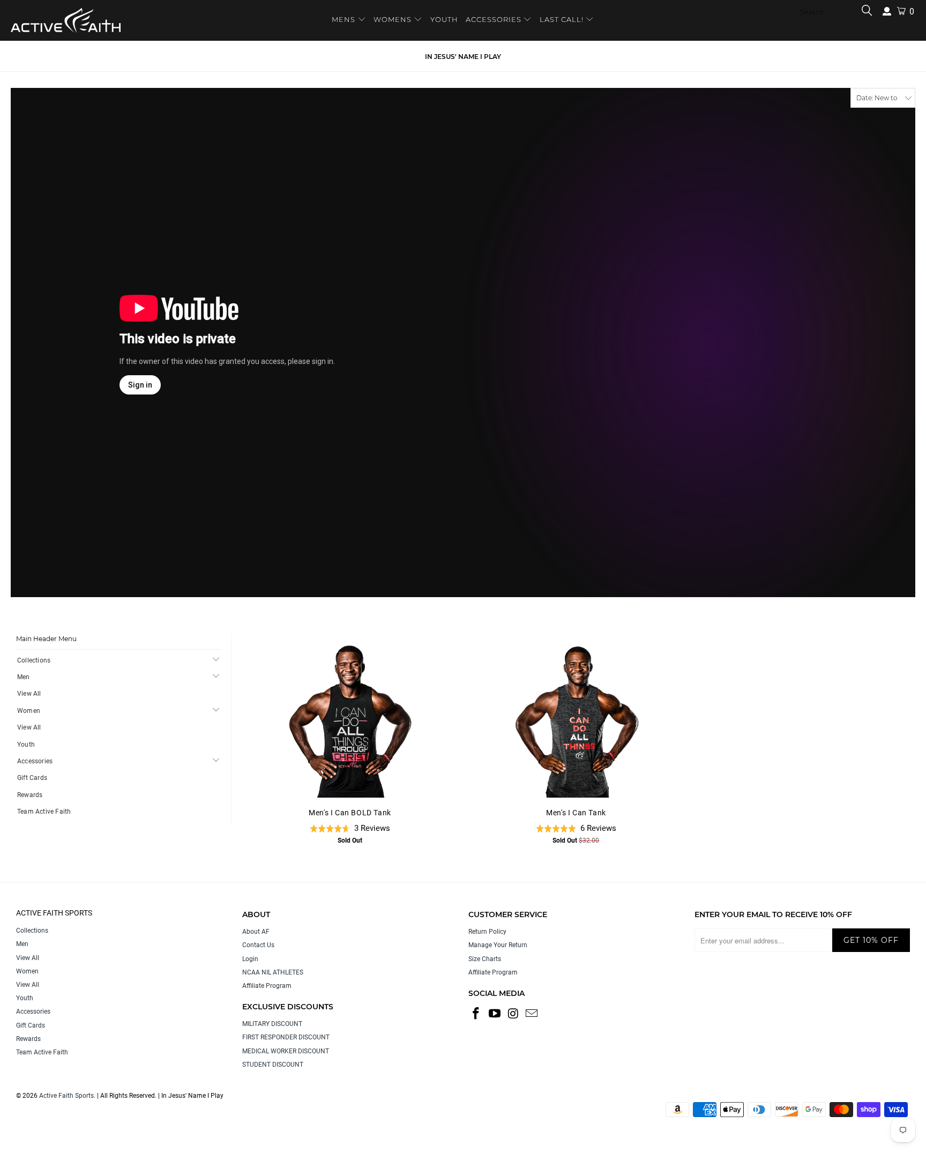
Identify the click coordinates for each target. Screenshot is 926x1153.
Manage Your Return (497, 945)
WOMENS (393, 19)
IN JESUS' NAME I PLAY (463, 57)
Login (250, 959)
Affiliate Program (267, 986)
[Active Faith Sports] (66, 20)
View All (29, 693)
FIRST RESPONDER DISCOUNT (286, 1037)
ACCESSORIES (493, 19)
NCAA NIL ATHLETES (272, 972)
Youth (26, 744)
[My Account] (887, 11)
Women (28, 711)
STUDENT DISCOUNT (272, 1064)
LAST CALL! (563, 19)
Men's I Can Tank (576, 720)
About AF (256, 931)
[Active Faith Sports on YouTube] (495, 1014)
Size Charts (484, 959)
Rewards (29, 795)
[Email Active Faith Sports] (532, 1014)
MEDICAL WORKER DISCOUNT (285, 1051)
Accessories (35, 761)
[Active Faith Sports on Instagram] (513, 1014)
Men (23, 677)
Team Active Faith (44, 811)
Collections (33, 660)
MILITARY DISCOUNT (272, 1024)
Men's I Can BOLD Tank (350, 720)
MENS (344, 19)
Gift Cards (32, 778)
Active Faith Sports (66, 1095)
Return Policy (487, 931)
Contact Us (258, 945)
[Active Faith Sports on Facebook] (476, 1014)
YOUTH (444, 19)
